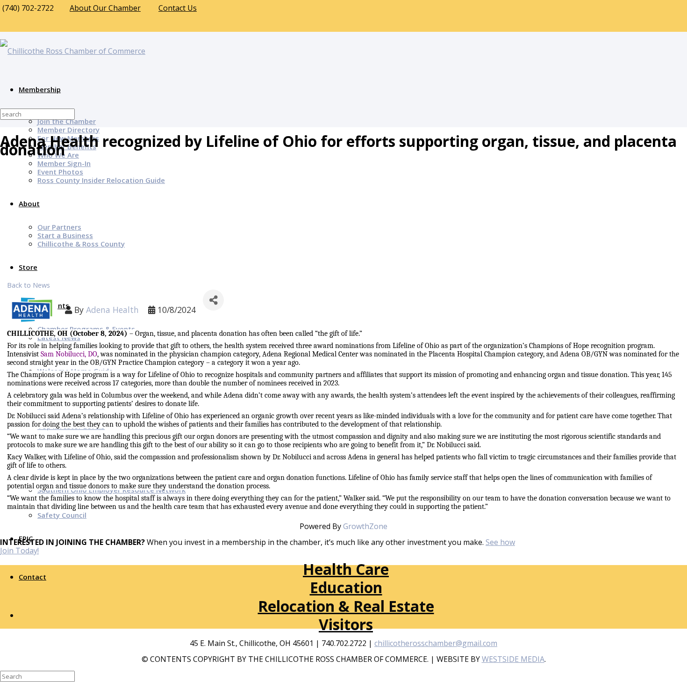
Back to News (28, 285)
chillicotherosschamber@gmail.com (435, 643)
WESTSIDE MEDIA (513, 659)
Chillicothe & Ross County (81, 243)
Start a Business (65, 235)
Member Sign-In (64, 163)
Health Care (346, 569)
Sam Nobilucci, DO (69, 354)
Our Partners (59, 227)
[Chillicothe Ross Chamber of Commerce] (72, 51)
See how (500, 542)
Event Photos (60, 171)
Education (346, 587)
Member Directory (68, 129)
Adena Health (112, 309)
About (29, 203)
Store (28, 267)
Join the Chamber (66, 121)
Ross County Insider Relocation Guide (101, 180)
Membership (40, 89)
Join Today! (19, 550)
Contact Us (177, 8)
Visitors (346, 624)
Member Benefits (66, 146)
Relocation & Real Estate (346, 606)
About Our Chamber (105, 8)
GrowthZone (365, 526)
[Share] (213, 300)
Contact (32, 576)
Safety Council (61, 515)
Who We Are (58, 155)
